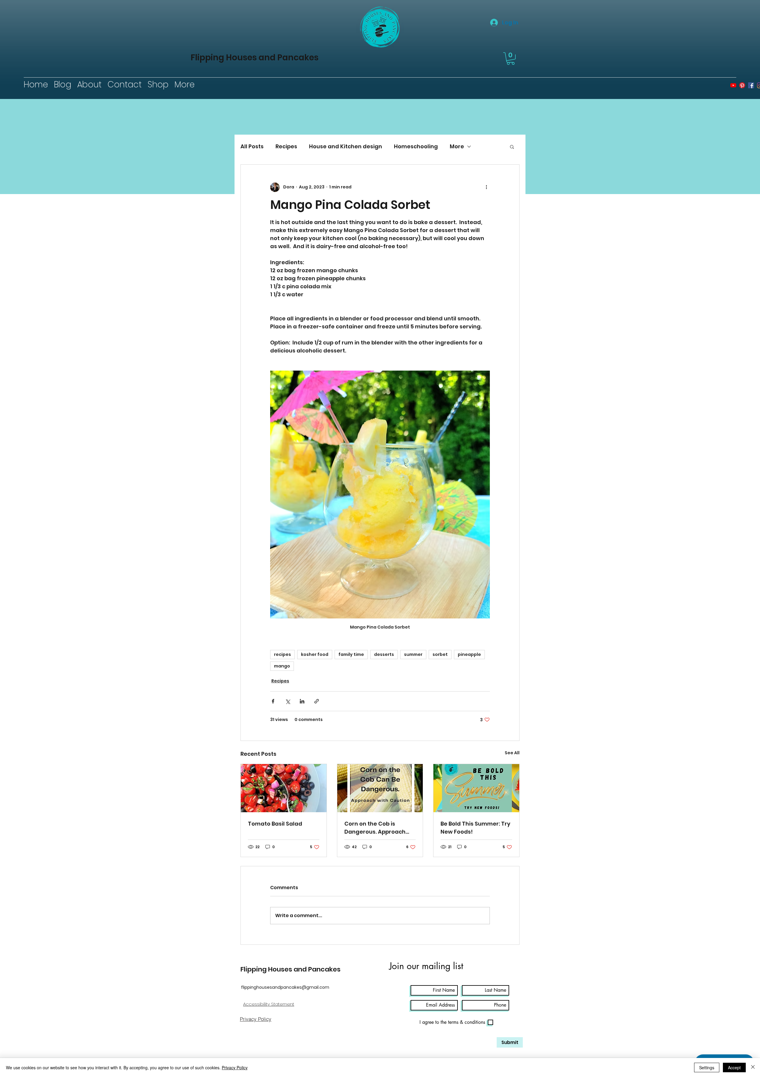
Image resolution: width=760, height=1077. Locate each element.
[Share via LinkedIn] (302, 701)
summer (413, 654)
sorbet (440, 654)
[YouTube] (733, 85)
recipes (282, 654)
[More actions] (486, 187)
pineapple (469, 654)
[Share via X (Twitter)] (287, 701)
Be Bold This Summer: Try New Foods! (475, 827)
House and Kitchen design (345, 146)
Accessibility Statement (268, 1004)
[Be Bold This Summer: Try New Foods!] (476, 788)
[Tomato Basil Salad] (284, 788)
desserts (384, 654)
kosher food (314, 654)
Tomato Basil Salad (275, 823)
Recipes (286, 146)
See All (512, 753)
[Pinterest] (742, 85)
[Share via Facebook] (273, 701)
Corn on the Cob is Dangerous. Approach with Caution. (375, 828)
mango (282, 666)
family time (351, 654)
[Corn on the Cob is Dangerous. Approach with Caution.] (380, 788)
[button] (510, 58)
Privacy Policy (235, 1067)
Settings (706, 1067)
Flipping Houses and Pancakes (255, 57)
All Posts (252, 146)
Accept (734, 1067)
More (457, 146)
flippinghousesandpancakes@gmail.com (285, 987)
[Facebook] (751, 85)
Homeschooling (416, 146)
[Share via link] (316, 701)
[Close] (752, 1067)
